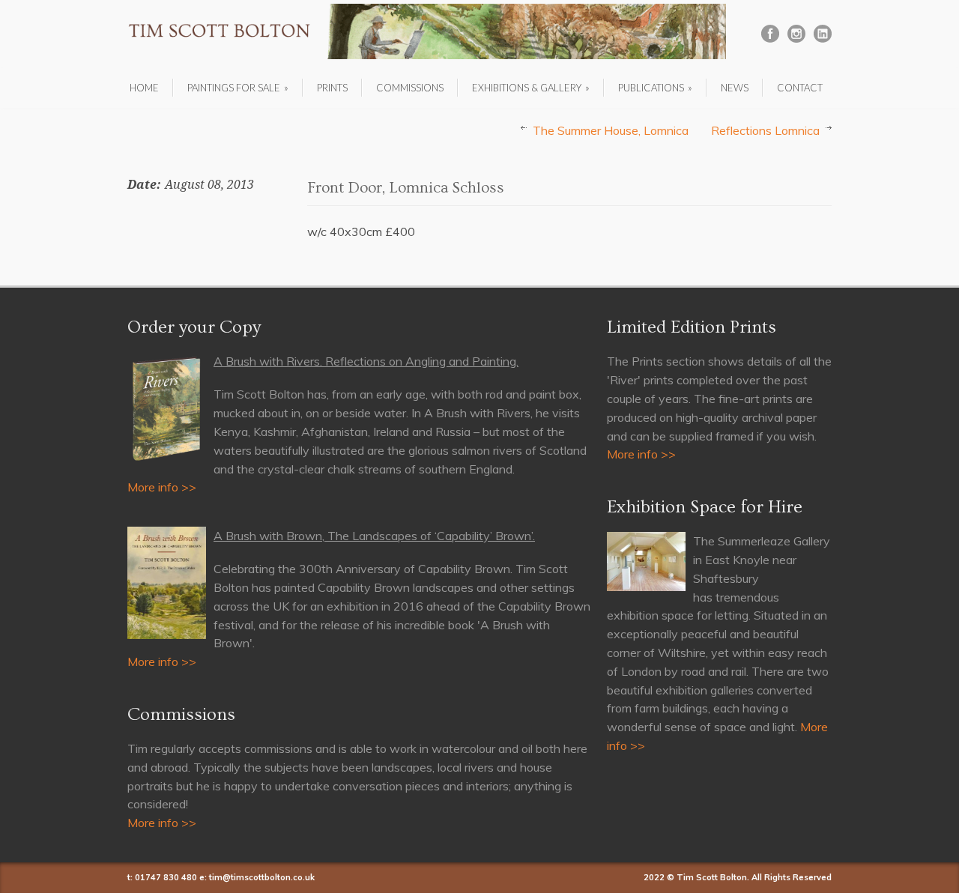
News (734, 88)
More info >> (161, 486)
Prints (332, 88)
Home (144, 88)
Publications (655, 88)
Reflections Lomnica (765, 130)
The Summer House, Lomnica (611, 130)
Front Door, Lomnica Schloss (405, 187)
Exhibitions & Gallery (531, 88)
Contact (800, 88)
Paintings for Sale (237, 88)
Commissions (410, 88)
